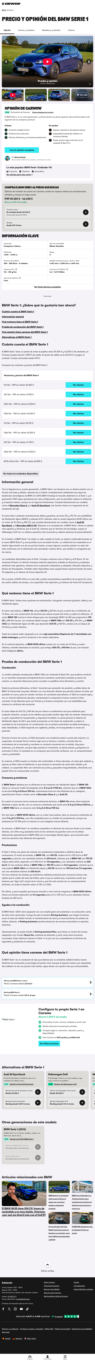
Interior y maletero (26, 30)
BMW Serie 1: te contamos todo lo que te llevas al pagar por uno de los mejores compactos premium (58, 1202)
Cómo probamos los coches (42, 112)
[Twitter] (9, 1310)
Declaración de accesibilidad (82, 1329)
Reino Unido (31, 1338)
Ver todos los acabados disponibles (20, 473)
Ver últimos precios (49, 1043)
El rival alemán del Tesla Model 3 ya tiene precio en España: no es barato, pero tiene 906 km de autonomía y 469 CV (59, 1233)
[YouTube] (21, 1310)
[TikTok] (27, 1310)
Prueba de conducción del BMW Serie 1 (23, 327)
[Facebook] (3, 1310)
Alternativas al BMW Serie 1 (17, 337)
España (7, 1338)
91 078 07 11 (12, 1296)
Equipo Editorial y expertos (83, 1289)
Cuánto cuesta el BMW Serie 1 (18, 311)
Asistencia (7, 1282)
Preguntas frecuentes (51, 1286)
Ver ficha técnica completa (47, 287)
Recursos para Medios (52, 1289)
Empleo (76, 1282)
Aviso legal (5, 1332)
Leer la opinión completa (22, 150)
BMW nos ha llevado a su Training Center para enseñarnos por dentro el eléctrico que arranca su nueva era (82, 1202)
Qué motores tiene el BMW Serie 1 (20, 321)
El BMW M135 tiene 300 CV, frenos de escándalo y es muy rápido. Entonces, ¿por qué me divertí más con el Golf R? (24, 1211)
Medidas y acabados (51, 30)
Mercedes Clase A (18, 505)
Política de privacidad (62, 1329)
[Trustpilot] (64, 1316)
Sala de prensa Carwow (52, 1293)
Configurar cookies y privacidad (31, 1329)
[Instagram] (15, 1310)
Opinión (7, 30)
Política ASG (48, 1329)
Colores (71, 30)
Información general (13, 316)
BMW (4, 10)
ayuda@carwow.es (23, 1299)
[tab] (7, 30)
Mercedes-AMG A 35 (26, 525)
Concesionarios (79, 1286)
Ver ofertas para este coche (18, 175)
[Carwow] (11, 3)
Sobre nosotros (49, 1282)
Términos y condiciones (10, 1329)
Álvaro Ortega (20, 157)
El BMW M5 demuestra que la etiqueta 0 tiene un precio (82, 1230)
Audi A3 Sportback (41, 505)
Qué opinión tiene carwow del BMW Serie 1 (25, 332)
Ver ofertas (78, 385)
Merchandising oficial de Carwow (56, 1296)
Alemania (19, 1338)
